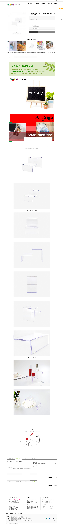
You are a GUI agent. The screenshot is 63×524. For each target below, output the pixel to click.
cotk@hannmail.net (22, 519)
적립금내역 (43, 506)
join (38, 0)
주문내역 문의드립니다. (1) (30, 508)
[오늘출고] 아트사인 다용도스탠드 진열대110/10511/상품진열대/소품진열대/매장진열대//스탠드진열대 (31, 52)
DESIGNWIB (31, 520)
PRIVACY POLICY (20, 513)
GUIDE (15, 513)
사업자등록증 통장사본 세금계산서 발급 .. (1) (32, 506)
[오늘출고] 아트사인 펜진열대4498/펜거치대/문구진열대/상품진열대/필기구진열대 (21, 52)
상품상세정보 (10, 57)
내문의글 (43, 509)
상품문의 (33, 57)
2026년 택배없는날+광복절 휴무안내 (31, 499)
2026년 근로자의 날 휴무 (30, 501)
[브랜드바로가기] (38, 26)
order (46, 0)
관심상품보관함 (44, 508)
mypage (41, 0)
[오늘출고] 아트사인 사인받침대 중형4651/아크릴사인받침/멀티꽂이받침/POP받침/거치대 (41, 52)
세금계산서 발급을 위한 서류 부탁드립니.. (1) (32, 507)
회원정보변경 (51, 506)
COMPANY (7, 513)
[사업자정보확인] (19, 518)
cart (43, 0)
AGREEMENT (11, 513)
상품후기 (25, 57)
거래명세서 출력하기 (52, 509)
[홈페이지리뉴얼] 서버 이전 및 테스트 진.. (32, 502)
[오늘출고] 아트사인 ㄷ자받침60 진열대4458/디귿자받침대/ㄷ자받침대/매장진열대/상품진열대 (51, 52)
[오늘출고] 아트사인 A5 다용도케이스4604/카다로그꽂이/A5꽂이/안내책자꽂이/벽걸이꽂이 (12, 52)
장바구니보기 (43, 507)
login (35, 0)
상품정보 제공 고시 (18, 57)
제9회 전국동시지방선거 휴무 (30, 500)
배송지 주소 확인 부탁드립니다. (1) (31, 509)
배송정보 (50, 507)
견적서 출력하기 (51, 508)
